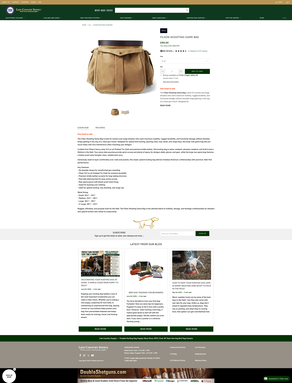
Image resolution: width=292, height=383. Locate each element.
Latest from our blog (146, 244)
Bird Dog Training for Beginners (146, 292)
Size (161, 56)
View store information (171, 82)
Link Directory (200, 347)
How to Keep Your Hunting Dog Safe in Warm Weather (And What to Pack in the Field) (191, 286)
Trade (33, 2)
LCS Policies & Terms (177, 360)
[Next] (156, 66)
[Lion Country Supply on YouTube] (92, 355)
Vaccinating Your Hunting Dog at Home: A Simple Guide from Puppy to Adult (99, 282)
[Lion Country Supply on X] (88, 355)
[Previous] (84, 66)
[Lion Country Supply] (29, 10)
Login (280, 2)
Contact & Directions (177, 347)
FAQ (39, 2)
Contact (15, 2)
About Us (6, 2)
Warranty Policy (200, 360)
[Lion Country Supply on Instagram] (84, 355)
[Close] (14, 369)
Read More (165, 105)
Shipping (25, 2)
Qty (161, 67)
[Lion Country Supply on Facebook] (80, 355)
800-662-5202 (104, 10)
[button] (15, 18)
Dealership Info (200, 354)
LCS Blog (173, 354)
